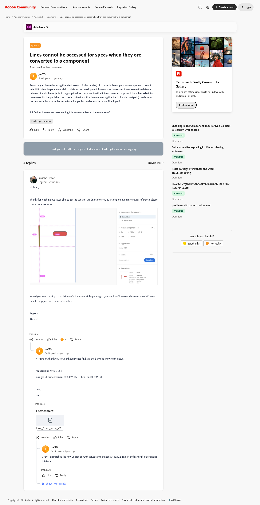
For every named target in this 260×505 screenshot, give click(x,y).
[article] (93, 259)
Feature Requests (103, 7)
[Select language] (208, 7)
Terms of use (82, 500)
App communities (22, 16)
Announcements (81, 7)
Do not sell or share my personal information (143, 500)
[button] (224, 7)
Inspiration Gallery (126, 7)
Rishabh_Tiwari (46, 177)
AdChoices (176, 500)
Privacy (94, 500)
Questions (51, 16)
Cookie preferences (110, 500)
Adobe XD (38, 16)
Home (7, 16)
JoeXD (41, 74)
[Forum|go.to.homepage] (20, 7)
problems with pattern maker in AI (191, 205)
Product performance (41, 121)
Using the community (62, 500)
